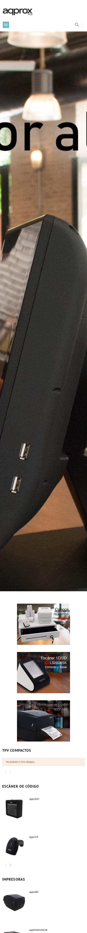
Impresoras (13, 879)
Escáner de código (20, 786)
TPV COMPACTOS (16, 750)
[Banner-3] (43, 721)
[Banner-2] (43, 672)
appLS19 (33, 836)
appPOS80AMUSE (38, 929)
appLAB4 (33, 891)
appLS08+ (34, 798)
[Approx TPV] (18, 11)
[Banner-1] (43, 624)
